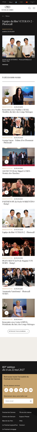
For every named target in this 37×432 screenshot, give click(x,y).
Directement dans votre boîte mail (15, 396)
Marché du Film (7, 421)
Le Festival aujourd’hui (10, 425)
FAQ (20, 421)
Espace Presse (24, 416)
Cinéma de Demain (8, 416)
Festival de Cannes (8, 412)
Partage (5, 64)
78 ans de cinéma (25, 412)
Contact (22, 425)
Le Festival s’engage (9, 429)
